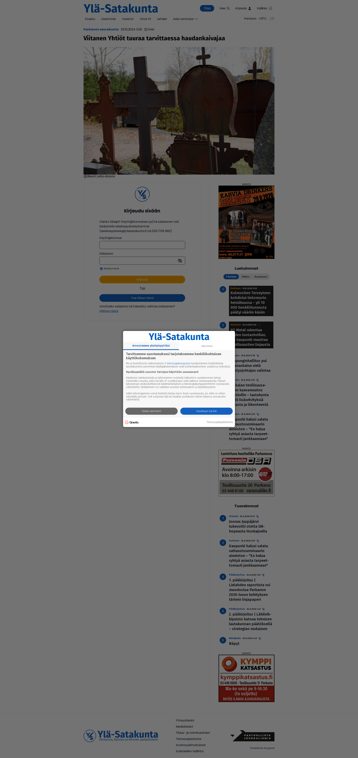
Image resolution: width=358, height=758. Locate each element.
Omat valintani (151, 411)
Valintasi (207, 346)
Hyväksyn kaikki (206, 411)
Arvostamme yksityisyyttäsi (151, 345)
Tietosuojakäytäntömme (220, 422)
